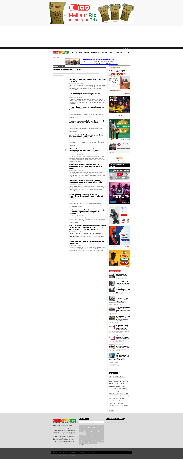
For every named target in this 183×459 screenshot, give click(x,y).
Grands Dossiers (95, 52)
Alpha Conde (116, 381)
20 (81, 440)
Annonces (86, 52)
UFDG (110, 408)
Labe (122, 395)
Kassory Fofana (112, 395)
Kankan (126, 393)
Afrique (110, 381)
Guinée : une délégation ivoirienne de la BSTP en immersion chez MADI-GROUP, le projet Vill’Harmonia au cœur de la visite (118, 299)
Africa (110, 376)
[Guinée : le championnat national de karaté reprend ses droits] (60, 83)
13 (81, 438)
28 (84, 442)
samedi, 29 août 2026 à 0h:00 (81, 72)
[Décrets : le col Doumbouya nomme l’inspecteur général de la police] (60, 111)
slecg (121, 405)
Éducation (124, 408)
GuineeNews (111, 154)
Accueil (75, 52)
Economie (111, 52)
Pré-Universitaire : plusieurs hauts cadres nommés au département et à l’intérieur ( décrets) (87, 94)
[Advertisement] (91, 36)
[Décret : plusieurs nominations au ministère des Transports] (60, 245)
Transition (126, 405)
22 (88, 440)
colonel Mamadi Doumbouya (114, 386)
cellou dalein (117, 383)
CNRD (122, 383)
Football (114, 391)
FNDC (110, 391)
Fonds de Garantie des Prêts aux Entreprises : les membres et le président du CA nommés (87, 122)
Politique (104, 52)
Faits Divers (119, 52)
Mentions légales (63, 452)
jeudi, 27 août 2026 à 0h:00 (58, 74)
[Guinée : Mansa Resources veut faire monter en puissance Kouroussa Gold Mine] (112, 309)
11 (98, 435)
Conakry (123, 386)
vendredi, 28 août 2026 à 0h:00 (93, 72)
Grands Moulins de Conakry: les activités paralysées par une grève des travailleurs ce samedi (85, 166)
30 (91, 442)
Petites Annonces (77, 48)
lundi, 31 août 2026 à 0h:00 (57, 72)
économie (111, 410)
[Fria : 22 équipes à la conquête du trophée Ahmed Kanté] (112, 276)
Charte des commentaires (75, 452)
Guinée (117, 393)
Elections (124, 388)
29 (88, 442)
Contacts (84, 452)
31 (95, 442)
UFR (114, 408)
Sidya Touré (111, 405)
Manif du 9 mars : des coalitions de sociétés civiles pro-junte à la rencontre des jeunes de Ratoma (85, 150)
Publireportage (56, 48)
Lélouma (126, 395)
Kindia (118, 395)
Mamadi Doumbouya (117, 398)
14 (84, 438)
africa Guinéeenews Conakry (118, 376)
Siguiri (117, 405)
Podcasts (115, 154)
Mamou (123, 398)
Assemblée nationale (124, 381)
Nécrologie (70, 48)
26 (102, 440)
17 (95, 438)
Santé (122, 403)
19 (102, 438)
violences (119, 408)
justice (121, 393)
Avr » (83, 444)
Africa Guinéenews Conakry (123, 378)
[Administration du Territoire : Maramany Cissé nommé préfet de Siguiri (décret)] (60, 139)
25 (98, 440)
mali (110, 398)
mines (110, 400)
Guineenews (111, 393)
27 (81, 442)
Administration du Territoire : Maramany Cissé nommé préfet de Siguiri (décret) (86, 136)
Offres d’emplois (63, 48)
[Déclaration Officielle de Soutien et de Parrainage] (112, 283)
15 (88, 438)
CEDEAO (111, 383)
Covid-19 (111, 388)
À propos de (55, 452)
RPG (118, 403)
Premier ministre (112, 403)
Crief (115, 388)
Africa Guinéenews (112, 378)
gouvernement (121, 391)
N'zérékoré (115, 400)
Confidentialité (91, 452)
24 (95, 440)
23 (91, 440)
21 (84, 440)
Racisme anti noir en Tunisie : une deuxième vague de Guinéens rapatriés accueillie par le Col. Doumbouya (87, 211)
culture (119, 388)
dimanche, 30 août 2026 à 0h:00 (69, 72)
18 (98, 438)
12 (102, 435)
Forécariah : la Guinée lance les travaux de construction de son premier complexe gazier (85, 181)
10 (95, 435)
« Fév (80, 444)
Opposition (121, 400)
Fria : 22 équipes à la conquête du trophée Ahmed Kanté (121, 276)
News (80, 52)
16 (91, 438)
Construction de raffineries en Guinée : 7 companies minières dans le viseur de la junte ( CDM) (86, 196)
